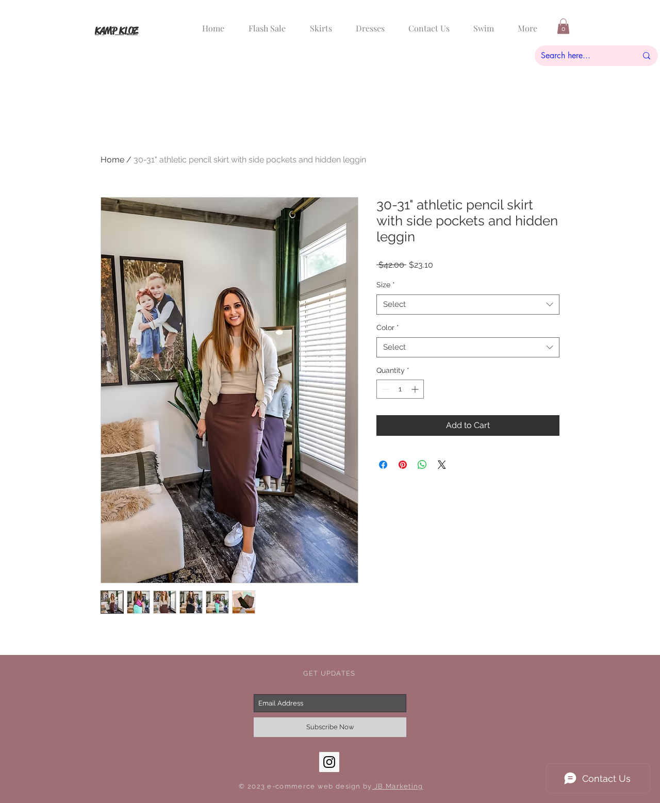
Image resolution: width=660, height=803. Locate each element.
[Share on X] (442, 464)
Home (112, 160)
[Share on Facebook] (383, 464)
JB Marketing (397, 786)
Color (387, 327)
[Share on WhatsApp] (422, 464)
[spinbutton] (400, 389)
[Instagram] (329, 762)
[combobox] (467, 304)
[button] (563, 26)
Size (385, 285)
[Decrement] (384, 389)
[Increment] (415, 389)
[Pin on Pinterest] (403, 464)
